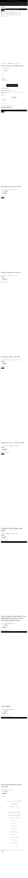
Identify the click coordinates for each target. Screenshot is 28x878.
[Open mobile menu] (1, 4)
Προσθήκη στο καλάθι (12, 85)
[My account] (24, 4)
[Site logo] (14, 3)
